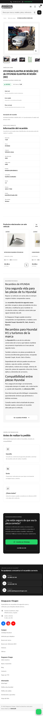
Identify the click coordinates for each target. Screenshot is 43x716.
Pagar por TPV (5, 675)
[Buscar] (39, 12)
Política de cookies (6, 691)
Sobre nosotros (5, 660)
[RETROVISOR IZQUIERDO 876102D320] (16, 240)
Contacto (3, 671)
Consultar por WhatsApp (23, 542)
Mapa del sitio (5, 698)
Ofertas (3, 651)
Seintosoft (13, 708)
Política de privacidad (7, 687)
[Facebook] (3, 623)
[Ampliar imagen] (36, 51)
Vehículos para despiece (7, 636)
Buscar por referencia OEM (8, 644)
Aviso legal (4, 683)
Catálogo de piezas (6, 632)
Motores (3, 648)
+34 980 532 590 (21, 548)
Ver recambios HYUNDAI (20, 417)
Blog (2, 667)
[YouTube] (13, 623)
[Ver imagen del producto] (6, 59)
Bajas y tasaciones (6, 664)
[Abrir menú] (31, 7)
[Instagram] (8, 623)
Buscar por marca (6, 640)
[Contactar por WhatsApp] (38, 711)
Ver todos (36, 225)
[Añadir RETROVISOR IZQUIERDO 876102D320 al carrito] (26, 265)
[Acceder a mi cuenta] (35, 6)
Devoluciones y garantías (8, 695)
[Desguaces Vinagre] (7, 6)
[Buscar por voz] (34, 12)
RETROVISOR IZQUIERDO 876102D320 (13, 252)
